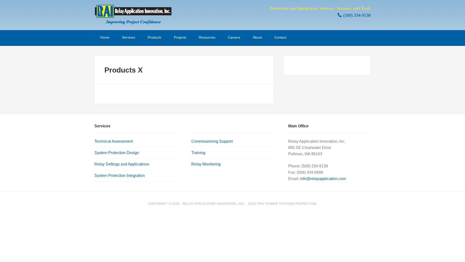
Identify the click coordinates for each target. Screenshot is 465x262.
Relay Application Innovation (133, 14)
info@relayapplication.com (323, 179)
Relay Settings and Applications (121, 164)
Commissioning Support (212, 141)
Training (198, 153)
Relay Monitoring (206, 164)
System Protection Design (116, 153)
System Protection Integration (119, 175)
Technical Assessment (113, 141)
